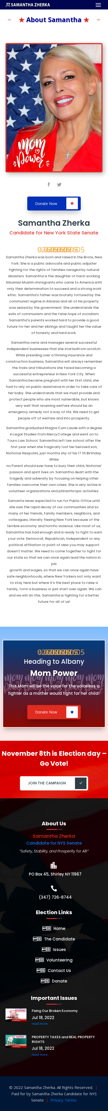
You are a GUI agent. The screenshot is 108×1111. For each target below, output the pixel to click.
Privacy (56, 1100)
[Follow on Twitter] (59, 184)
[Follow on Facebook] (49, 184)
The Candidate (59, 939)
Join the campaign (47, 783)
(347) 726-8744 (55, 897)
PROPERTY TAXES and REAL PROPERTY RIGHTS (63, 1039)
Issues (59, 949)
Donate (59, 981)
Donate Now (46, 203)
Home (59, 928)
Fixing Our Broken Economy (55, 1010)
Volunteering (59, 960)
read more (40, 1023)
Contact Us (59, 970)
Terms (70, 1100)
